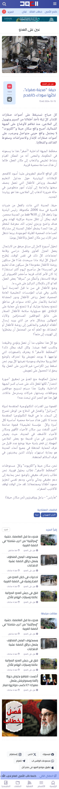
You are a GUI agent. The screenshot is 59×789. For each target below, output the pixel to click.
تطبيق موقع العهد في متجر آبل (36, 767)
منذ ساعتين (13, 550)
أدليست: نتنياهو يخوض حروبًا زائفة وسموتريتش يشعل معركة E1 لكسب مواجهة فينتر (20, 680)
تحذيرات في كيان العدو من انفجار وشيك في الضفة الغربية (21, 579)
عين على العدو (29, 29)
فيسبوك (47, 754)
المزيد (10, 11)
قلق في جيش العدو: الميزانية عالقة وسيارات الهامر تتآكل (21, 595)
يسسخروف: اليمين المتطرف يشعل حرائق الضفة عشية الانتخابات (22, 561)
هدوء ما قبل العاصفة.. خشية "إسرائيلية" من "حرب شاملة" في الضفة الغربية (20, 540)
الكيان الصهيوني (49, 515)
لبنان (24, 12)
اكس (30, 754)
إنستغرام (14, 754)
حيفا (37, 515)
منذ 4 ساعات (12, 570)
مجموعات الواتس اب (41, 761)
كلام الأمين (51, 12)
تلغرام (19, 761)
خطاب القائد (35, 12)
